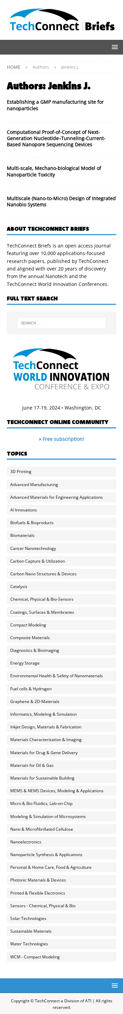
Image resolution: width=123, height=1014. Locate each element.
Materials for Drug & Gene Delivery (44, 753)
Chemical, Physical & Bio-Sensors (41, 599)
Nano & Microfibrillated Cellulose (41, 829)
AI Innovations (23, 510)
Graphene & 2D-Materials (34, 701)
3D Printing (20, 471)
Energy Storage (25, 663)
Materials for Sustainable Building (42, 778)
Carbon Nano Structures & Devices (43, 574)
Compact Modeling (28, 625)
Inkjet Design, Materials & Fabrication (45, 727)
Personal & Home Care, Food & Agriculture (51, 867)
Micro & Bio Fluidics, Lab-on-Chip (41, 803)
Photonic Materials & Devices (38, 880)
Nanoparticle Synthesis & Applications (46, 854)
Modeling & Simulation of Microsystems (48, 816)
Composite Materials (30, 638)
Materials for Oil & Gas (32, 765)
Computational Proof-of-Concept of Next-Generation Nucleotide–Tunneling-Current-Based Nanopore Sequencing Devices (56, 138)
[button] (113, 47)
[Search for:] (61, 323)
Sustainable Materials (31, 931)
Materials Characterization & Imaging (46, 739)
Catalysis (18, 586)
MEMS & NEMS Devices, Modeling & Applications (57, 791)
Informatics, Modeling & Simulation (43, 714)
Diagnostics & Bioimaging (34, 650)
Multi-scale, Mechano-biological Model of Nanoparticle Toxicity (54, 171)
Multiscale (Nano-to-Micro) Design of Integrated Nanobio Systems (61, 201)
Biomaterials (22, 535)
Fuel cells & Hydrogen (31, 689)
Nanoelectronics (25, 842)
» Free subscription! (61, 439)
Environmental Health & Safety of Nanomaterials (56, 676)
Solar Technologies (28, 918)
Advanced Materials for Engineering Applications (56, 497)
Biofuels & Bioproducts (32, 523)
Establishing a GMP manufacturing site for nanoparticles (55, 105)
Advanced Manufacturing (34, 484)
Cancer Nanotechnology (33, 548)
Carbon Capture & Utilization (37, 561)
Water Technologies (29, 944)
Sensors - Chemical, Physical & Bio (43, 906)
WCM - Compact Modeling (35, 957)
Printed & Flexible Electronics (37, 893)
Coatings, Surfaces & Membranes (42, 612)
